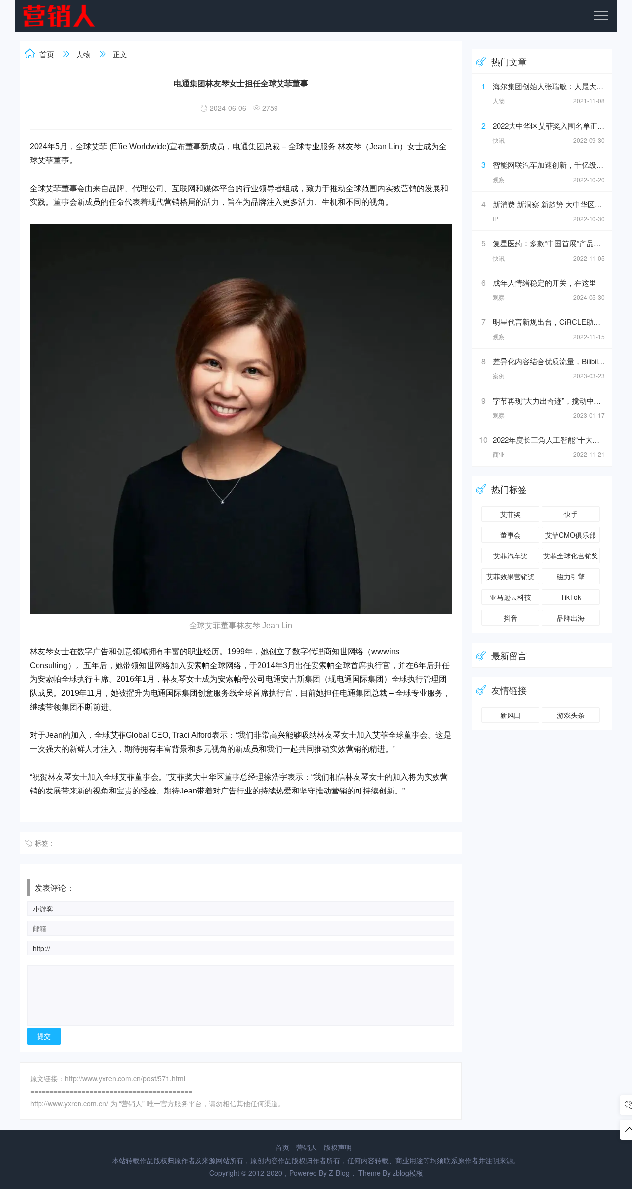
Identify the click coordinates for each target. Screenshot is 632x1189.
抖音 (510, 618)
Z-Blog (339, 1173)
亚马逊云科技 (510, 597)
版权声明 (338, 1147)
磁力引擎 (571, 576)
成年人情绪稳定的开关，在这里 (544, 282)
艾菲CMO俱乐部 (570, 535)
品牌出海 (571, 618)
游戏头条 (571, 715)
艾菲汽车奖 (510, 555)
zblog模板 (408, 1173)
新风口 (510, 715)
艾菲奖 (510, 514)
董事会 (510, 535)
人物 (83, 54)
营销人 (306, 1147)
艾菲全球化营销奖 (570, 555)
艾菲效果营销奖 (510, 576)
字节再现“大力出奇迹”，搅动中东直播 (554, 401)
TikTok (570, 597)
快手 (571, 514)
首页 (47, 54)
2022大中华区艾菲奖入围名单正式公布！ (560, 125)
